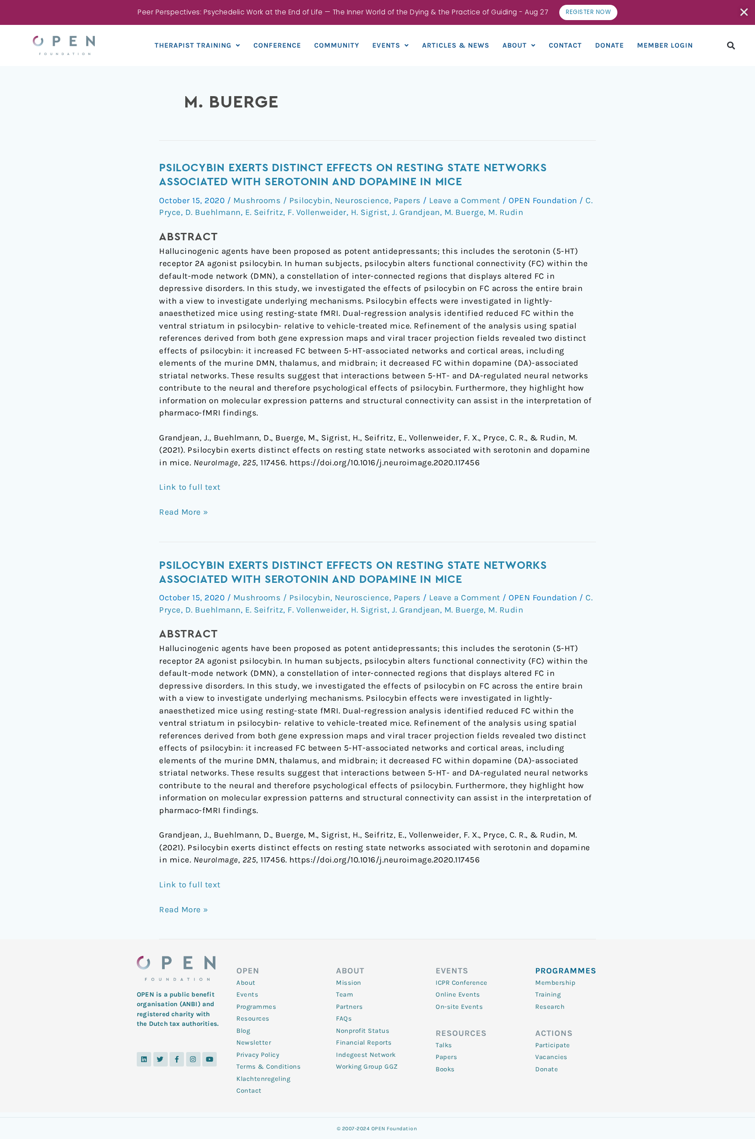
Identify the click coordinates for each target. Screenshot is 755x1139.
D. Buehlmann (213, 212)
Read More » (183, 511)
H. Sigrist (369, 212)
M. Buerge (464, 212)
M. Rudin (505, 212)
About (514, 45)
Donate (609, 45)
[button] (731, 45)
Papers (407, 200)
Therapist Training (193, 45)
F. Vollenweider (316, 212)
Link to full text (190, 487)
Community (336, 45)
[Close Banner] (745, 12)
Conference (277, 45)
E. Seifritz (264, 212)
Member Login (665, 45)
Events (386, 45)
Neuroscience (362, 200)
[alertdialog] (377, 12)
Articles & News (455, 45)
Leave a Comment (464, 200)
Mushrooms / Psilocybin (281, 200)
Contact (565, 45)
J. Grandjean (416, 212)
